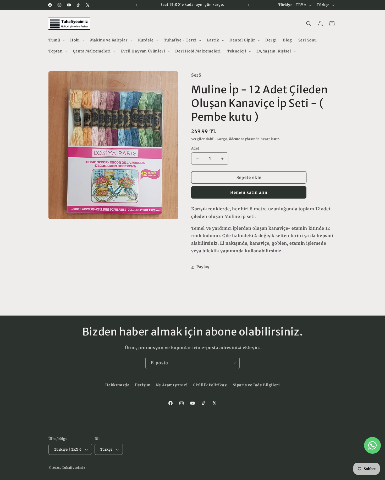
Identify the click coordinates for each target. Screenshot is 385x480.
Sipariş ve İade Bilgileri (256, 385)
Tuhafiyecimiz (73, 468)
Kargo (222, 139)
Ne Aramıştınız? (172, 385)
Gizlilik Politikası (210, 385)
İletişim (143, 385)
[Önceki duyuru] (136, 5)
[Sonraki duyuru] (248, 5)
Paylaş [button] (202, 266)
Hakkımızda (117, 385)
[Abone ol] (233, 363)
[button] (56, 40)
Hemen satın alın (248, 192)
